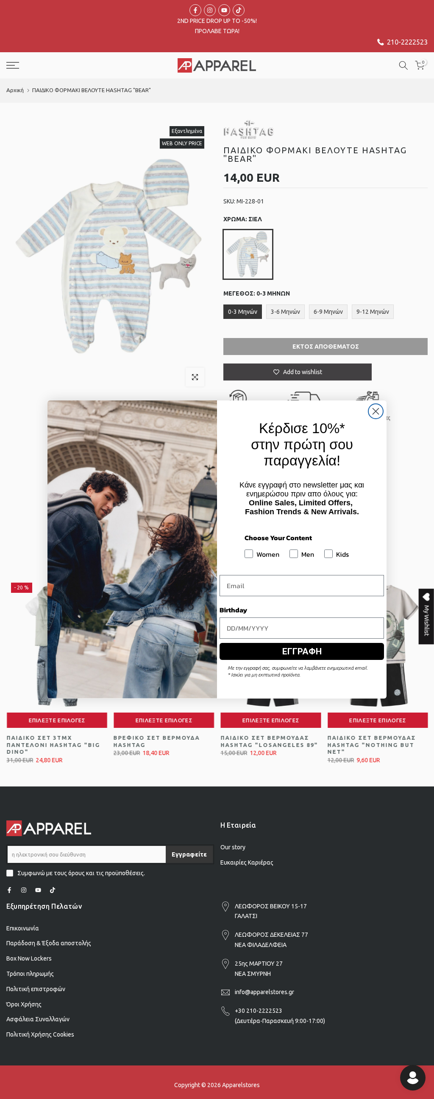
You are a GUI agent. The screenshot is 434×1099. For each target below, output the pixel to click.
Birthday (233, 610)
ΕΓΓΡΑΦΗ (302, 651)
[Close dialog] (375, 411)
